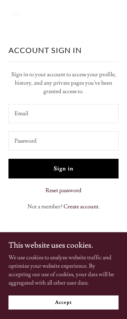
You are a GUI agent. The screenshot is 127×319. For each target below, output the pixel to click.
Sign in (63, 168)
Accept (63, 302)
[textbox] (63, 113)
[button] (16, 15)
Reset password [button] (63, 190)
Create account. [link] (82, 206)
